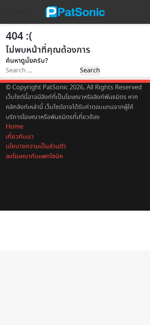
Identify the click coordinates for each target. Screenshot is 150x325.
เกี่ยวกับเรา (20, 136)
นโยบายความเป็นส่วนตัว (36, 146)
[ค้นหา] (140, 14)
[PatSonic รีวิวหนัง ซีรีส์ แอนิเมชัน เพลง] (75, 11)
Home (14, 126)
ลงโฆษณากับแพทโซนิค (34, 156)
